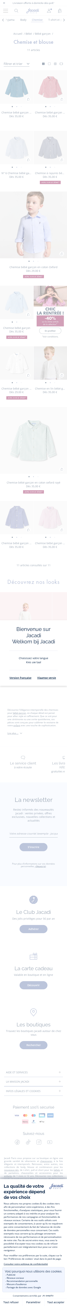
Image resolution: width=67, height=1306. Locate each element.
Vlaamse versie (46, 678)
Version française (20, 678)
